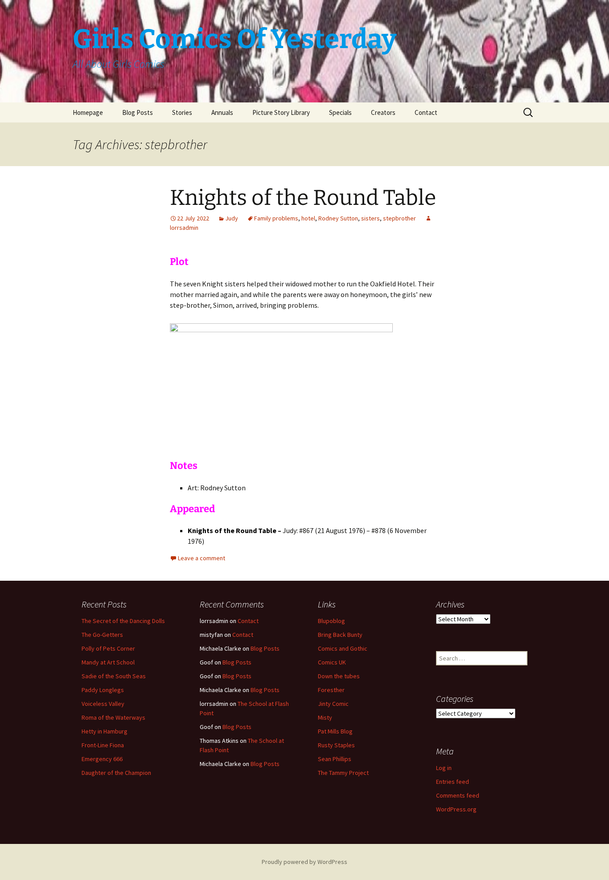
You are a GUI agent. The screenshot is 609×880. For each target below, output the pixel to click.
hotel (308, 218)
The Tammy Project (343, 773)
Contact (426, 112)
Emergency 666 (102, 759)
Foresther (331, 690)
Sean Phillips (334, 759)
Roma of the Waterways (113, 717)
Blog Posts (137, 112)
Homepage (88, 112)
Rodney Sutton (338, 218)
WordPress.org (456, 809)
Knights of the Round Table (303, 198)
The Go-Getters (102, 635)
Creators (383, 112)
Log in (444, 768)
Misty (325, 717)
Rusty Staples (336, 745)
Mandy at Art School (108, 662)
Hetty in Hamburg (105, 731)
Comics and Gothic (342, 648)
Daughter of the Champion (116, 773)
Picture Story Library (281, 112)
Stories (182, 112)
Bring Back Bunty (340, 635)
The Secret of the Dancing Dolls (123, 621)
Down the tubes (339, 676)
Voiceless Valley (103, 704)
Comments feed (457, 795)
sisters (370, 218)
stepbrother (399, 218)
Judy (231, 218)
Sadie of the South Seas (114, 676)
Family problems (276, 218)
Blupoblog (331, 621)
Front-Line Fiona (103, 745)
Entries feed (452, 782)
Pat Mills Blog (335, 731)
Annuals (222, 112)
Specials (340, 112)
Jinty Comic (333, 704)
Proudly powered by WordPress (304, 862)
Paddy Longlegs (103, 690)
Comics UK (332, 662)
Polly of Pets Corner (108, 648)
